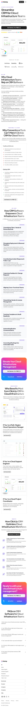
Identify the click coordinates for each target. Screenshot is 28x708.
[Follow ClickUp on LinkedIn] (2, 696)
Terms (17, 700)
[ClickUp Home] (4, 2)
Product (3, 684)
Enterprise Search (5, 675)
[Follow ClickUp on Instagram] (6, 696)
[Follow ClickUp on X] (8, 696)
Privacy (12, 700)
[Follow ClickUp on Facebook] (4, 696)
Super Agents (4, 669)
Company (3, 690)
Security (7, 700)
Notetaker (3, 673)
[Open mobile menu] (26, 2)
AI (1, 664)
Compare (3, 687)
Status (2, 700)
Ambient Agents (4, 671)
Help (2, 693)
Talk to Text (3, 677)
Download (3, 681)
